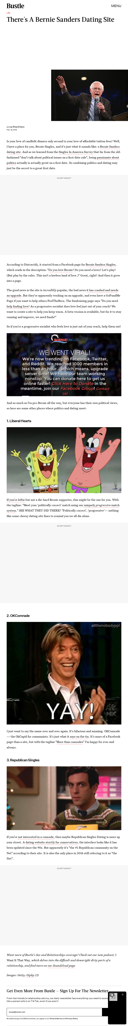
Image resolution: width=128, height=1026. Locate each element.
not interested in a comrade (35, 837)
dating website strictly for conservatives (52, 842)
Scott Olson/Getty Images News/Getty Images (126, 95)
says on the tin (79, 736)
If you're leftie (16, 500)
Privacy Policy (72, 1018)
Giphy (30, 975)
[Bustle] (15, 6)
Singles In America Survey (76, 152)
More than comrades (70, 742)
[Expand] (111, 995)
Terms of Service (55, 1018)
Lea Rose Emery (16, 126)
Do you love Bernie (60, 270)
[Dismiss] (122, 995)
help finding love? (18, 306)
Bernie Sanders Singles (101, 264)
